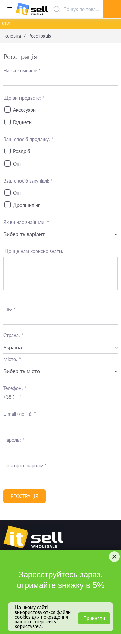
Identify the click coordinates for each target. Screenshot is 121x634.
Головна (12, 36)
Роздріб (21, 151)
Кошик (112, 1)
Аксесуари (24, 110)
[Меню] (9, 9)
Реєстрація (24, 496)
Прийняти (94, 618)
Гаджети (22, 122)
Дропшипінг (26, 205)
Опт (17, 164)
